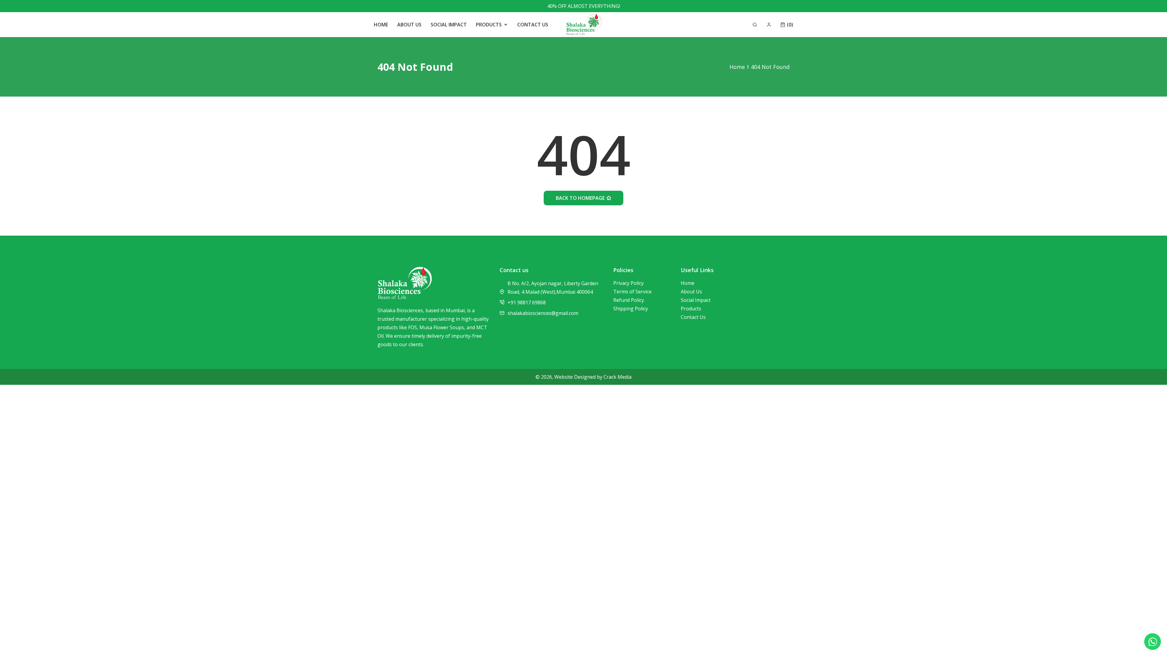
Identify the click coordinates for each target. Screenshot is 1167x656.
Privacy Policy (628, 283)
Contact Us (693, 317)
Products (691, 308)
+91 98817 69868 (527, 302)
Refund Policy (628, 300)
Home (737, 67)
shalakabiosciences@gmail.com (543, 313)
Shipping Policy (630, 308)
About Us (691, 291)
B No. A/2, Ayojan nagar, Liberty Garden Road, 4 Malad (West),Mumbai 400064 (553, 287)
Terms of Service (632, 291)
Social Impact (696, 300)
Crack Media (618, 377)
